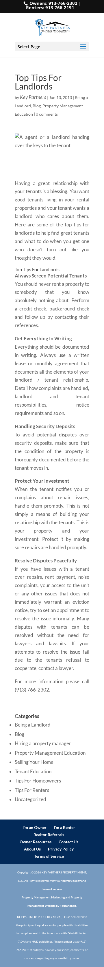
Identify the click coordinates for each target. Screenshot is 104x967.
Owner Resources (35, 841)
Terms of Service (49, 856)
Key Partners (33, 97)
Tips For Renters (32, 790)
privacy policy (71, 880)
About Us (32, 848)
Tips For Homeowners (38, 781)
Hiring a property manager (43, 743)
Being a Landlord (33, 725)
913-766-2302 (63, 3)
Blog (37, 105)
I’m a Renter (64, 827)
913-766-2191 (59, 7)
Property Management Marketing (43, 897)
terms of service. (52, 889)
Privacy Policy (61, 848)
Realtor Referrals (49, 834)
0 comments (47, 114)
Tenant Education (33, 771)
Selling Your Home (34, 762)
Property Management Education (50, 753)
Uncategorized (30, 799)
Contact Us (68, 841)
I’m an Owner (35, 827)
